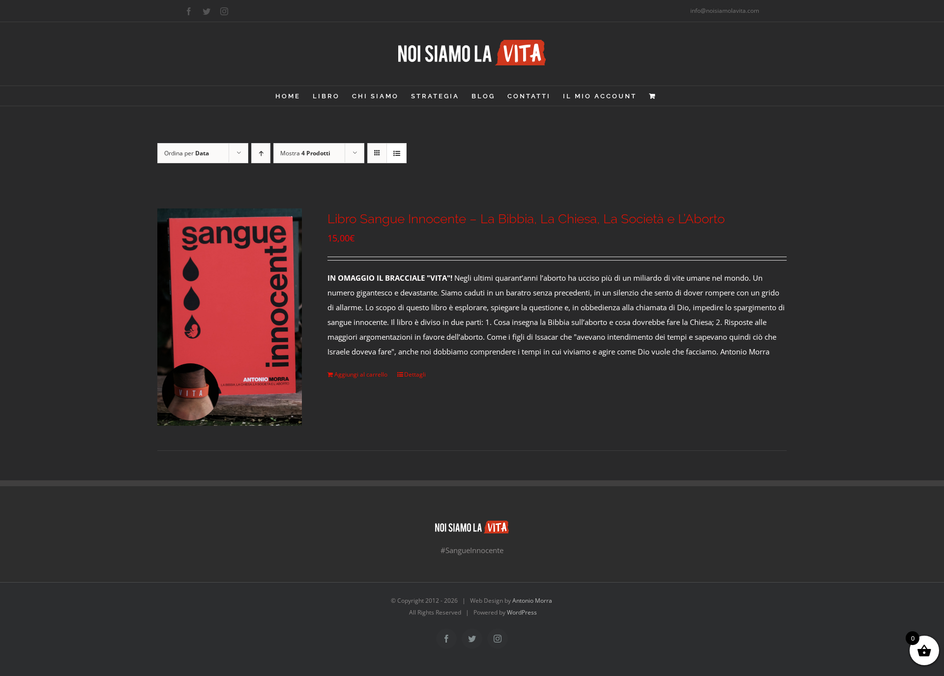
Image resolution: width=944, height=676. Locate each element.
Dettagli (415, 374)
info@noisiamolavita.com (724, 10)
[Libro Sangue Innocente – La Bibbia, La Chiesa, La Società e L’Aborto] (229, 317)
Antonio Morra (532, 600)
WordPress (522, 612)
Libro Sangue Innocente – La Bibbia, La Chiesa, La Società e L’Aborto (526, 218)
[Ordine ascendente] (260, 153)
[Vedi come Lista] (396, 153)
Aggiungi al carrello (360, 374)
